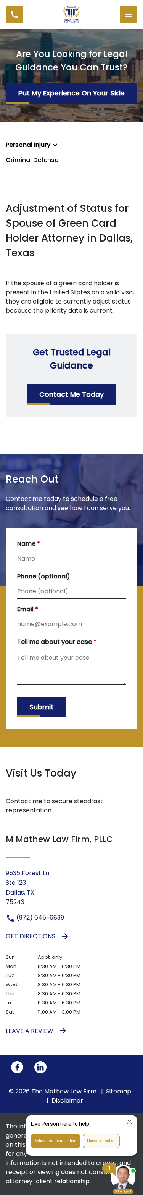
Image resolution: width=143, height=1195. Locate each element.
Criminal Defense (32, 160)
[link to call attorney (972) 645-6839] (14, 14)
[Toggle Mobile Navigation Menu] (128, 14)
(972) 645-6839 (39, 917)
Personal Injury (28, 144)
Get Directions (30, 936)
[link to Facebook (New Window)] (17, 1067)
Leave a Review (29, 1031)
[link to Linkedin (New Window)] (40, 1067)
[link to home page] (71, 14)
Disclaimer (67, 1100)
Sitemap (118, 1091)
